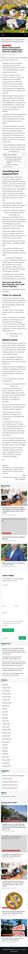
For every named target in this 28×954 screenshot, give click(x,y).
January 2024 (5, 763)
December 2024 (6, 730)
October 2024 (6, 736)
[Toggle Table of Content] (22, 154)
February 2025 (6, 724)
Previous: (13, 469)
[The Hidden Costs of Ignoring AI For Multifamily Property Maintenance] (14, 843)
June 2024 (5, 748)
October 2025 (6, 699)
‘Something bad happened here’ (13, 157)
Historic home (8, 166)
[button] (2, 35)
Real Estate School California (10, 781)
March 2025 (5, 721)
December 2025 (6, 693)
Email (17, 606)
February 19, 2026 (11, 540)
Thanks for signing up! (12, 164)
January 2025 (5, 727)
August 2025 (5, 705)
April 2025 (5, 718)
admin (5, 54)
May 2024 (5, 751)
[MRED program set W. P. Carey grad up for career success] (14, 552)
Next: (14, 477)
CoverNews (23, 949)
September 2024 (6, 739)
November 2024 (6, 733)
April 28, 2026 (10, 831)
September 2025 (6, 702)
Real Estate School (7, 45)
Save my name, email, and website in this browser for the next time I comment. (13, 623)
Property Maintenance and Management (13, 775)
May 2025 (5, 715)
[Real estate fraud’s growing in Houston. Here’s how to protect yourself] (14, 927)
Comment (5, 585)
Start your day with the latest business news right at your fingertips (14, 160)
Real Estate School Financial (9, 785)
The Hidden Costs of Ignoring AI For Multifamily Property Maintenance (12, 657)
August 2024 (5, 742)
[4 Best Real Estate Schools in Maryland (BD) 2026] (14, 526)
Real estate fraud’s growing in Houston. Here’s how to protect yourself (13, 674)
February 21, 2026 (11, 514)
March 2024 (5, 757)
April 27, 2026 (10, 858)
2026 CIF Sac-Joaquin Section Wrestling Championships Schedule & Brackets (13, 669)
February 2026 (6, 687)
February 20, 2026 (11, 915)
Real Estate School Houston (9, 788)
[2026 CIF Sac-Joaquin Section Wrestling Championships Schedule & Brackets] (14, 901)
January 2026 (5, 690)
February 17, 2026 (11, 566)
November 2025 (6, 696)
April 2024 (5, 754)
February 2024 (6, 760)
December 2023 (6, 766)
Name (4, 606)
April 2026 (5, 684)
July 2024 (4, 745)
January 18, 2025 (11, 54)
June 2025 (5, 711)
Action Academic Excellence (8, 796)
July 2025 (4, 708)
